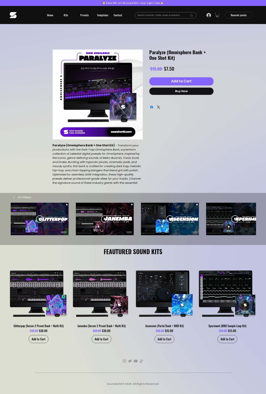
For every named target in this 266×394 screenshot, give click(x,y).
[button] (69, 15)
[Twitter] (130, 361)
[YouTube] (135, 361)
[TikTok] (141, 361)
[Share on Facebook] (151, 107)
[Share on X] (158, 107)
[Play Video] (39, 219)
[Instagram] (124, 361)
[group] (133, 302)
